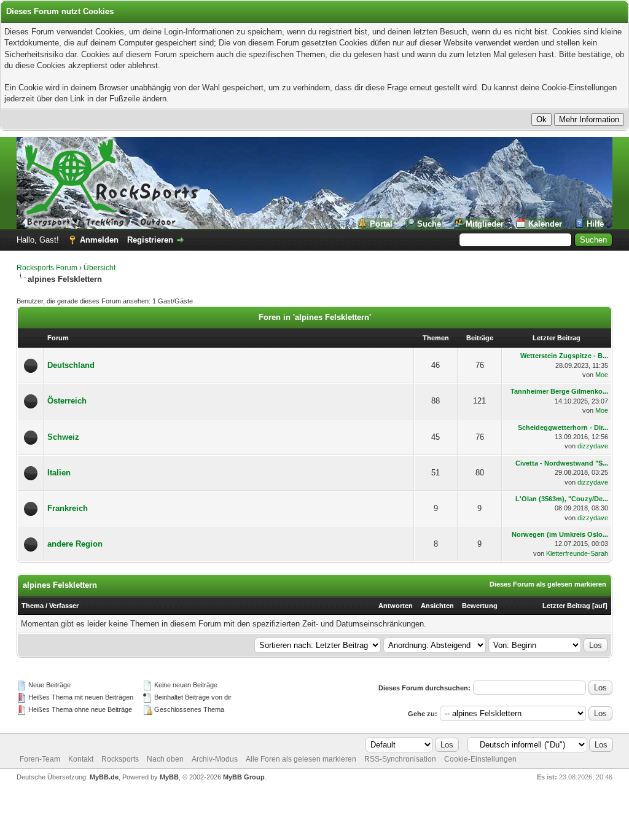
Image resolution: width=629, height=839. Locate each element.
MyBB (169, 777)
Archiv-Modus (215, 759)
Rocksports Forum (47, 267)
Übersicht (99, 267)
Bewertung (480, 605)
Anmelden (99, 239)
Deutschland (71, 365)
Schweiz (63, 437)
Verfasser (64, 605)
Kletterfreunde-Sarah (577, 553)
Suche (429, 223)
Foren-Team (40, 759)
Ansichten (437, 605)
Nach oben (165, 759)
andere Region (75, 543)
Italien (59, 472)
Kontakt (80, 759)
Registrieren (150, 239)
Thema (32, 605)
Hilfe (595, 223)
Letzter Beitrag (566, 605)
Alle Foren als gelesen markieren (301, 759)
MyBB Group (244, 777)
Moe (601, 374)
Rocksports (120, 759)
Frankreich (67, 508)
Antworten (395, 605)
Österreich (67, 400)
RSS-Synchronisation (400, 759)
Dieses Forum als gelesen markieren (548, 584)
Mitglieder (485, 223)
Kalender (545, 223)
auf (600, 605)
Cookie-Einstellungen (480, 759)
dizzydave (592, 446)
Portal (381, 223)
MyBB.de (104, 777)
